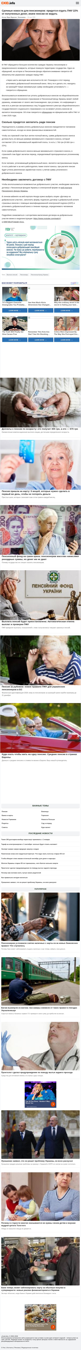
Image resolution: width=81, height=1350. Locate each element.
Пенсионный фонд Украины (39, 275)
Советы (5, 827)
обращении (47, 112)
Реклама (17, 1347)
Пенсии (4, 811)
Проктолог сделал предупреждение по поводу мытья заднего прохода (29, 868)
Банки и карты (7, 815)
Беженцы (45, 811)
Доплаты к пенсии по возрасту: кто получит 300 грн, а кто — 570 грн (40, 429)
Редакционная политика (30, 1347)
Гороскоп (45, 815)
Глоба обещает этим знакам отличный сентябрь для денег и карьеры (28, 858)
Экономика (21, 17)
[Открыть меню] (77, 3)
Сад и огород (46, 823)
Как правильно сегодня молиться (14, 877)
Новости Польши (48, 819)
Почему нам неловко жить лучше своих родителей (21, 873)
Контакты (10, 1347)
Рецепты (5, 823)
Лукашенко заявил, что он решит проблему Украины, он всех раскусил (28, 882)
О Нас (3, 1347)
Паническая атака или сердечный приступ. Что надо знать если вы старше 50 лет (33, 854)
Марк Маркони (12, 17)
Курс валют (45, 827)
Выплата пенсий (12, 275)
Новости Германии (9, 819)
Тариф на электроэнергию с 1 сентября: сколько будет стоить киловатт (29, 844)
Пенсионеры (24, 275)
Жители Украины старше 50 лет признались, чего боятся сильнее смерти (29, 863)
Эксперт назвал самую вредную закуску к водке (20, 849)
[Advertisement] (41, 359)
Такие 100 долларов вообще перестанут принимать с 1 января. (25, 839)
